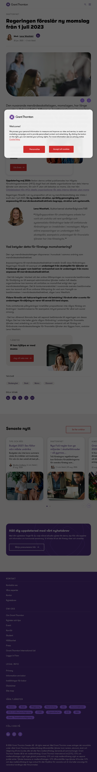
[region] (48, 134)
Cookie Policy (14, 139)
